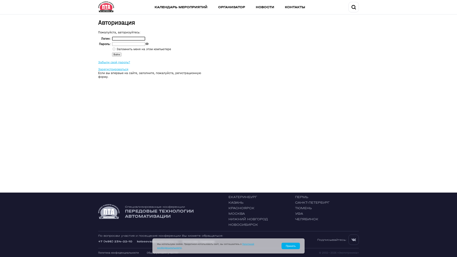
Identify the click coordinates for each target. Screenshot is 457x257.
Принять (291, 246)
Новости (265, 7)
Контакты (295, 7)
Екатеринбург (242, 197)
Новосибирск (243, 225)
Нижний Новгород (248, 219)
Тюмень (303, 208)
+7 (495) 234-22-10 (115, 241)
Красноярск (241, 208)
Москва (236, 214)
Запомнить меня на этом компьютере (143, 49)
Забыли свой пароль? (114, 62)
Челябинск (306, 219)
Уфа (299, 214)
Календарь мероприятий (181, 7)
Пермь (301, 197)
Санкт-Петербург (312, 203)
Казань (235, 203)
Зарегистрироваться (113, 69)
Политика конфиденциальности (118, 252)
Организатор (231, 7)
